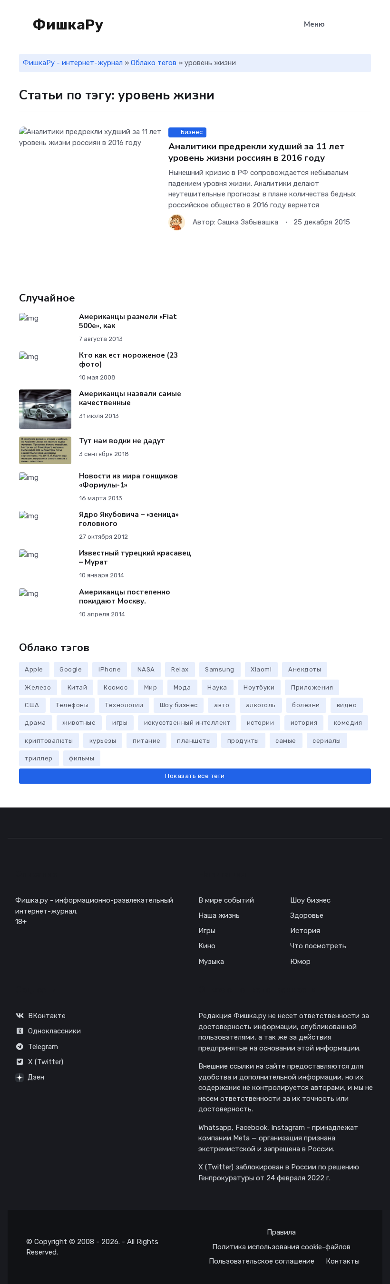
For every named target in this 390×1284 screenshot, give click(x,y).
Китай (78, 687)
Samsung (219, 669)
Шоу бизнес (179, 705)
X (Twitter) (45, 1062)
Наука (217, 687)
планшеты (194, 740)
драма (35, 722)
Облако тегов (153, 62)
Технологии (124, 705)
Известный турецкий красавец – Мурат (135, 557)
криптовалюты (49, 740)
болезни (306, 705)
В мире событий (226, 900)
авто (221, 705)
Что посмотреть (318, 946)
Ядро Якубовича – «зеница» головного (129, 519)
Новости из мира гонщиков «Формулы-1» (128, 480)
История (305, 930)
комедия (348, 722)
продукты (243, 740)
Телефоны (72, 705)
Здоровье (306, 915)
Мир (150, 687)
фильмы (81, 758)
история (304, 722)
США (32, 705)
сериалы (326, 740)
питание (147, 740)
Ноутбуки (259, 687)
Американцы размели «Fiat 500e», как (128, 321)
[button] (366, 25)
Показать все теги (195, 775)
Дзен (36, 1077)
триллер (39, 758)
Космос (115, 687)
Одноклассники (54, 1031)
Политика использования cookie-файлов (281, 1247)
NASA (146, 669)
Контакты (343, 1261)
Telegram (43, 1046)
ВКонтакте (47, 1016)
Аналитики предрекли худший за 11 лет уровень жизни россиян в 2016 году (256, 152)
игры (119, 722)
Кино (206, 946)
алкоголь (261, 705)
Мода (182, 687)
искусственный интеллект (187, 722)
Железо (38, 687)
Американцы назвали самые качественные (130, 398)
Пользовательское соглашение (261, 1261)
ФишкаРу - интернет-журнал (73, 62)
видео (347, 705)
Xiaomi (261, 669)
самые (285, 740)
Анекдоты (304, 669)
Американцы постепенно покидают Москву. (124, 596)
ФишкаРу (66, 24)
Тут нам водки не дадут (122, 441)
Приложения (312, 687)
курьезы (103, 740)
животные (79, 722)
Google (70, 669)
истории (260, 722)
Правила (281, 1232)
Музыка (211, 961)
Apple (34, 669)
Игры (206, 930)
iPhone (109, 669)
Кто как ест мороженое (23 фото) (128, 359)
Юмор (300, 961)
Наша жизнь (219, 915)
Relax (180, 669)
